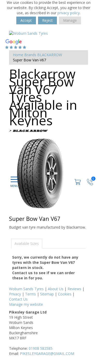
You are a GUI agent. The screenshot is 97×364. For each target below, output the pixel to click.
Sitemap (47, 294)
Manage (70, 20)
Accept (26, 20)
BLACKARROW (49, 54)
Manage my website (26, 304)
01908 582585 (41, 348)
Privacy (15, 294)
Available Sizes (26, 243)
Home (18, 54)
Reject (47, 20)
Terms (30, 294)
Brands (30, 54)
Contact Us (18, 299)
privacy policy (68, 12)
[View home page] (28, 33)
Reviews (74, 288)
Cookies (64, 294)
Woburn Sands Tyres (26, 288)
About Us (55, 288)
